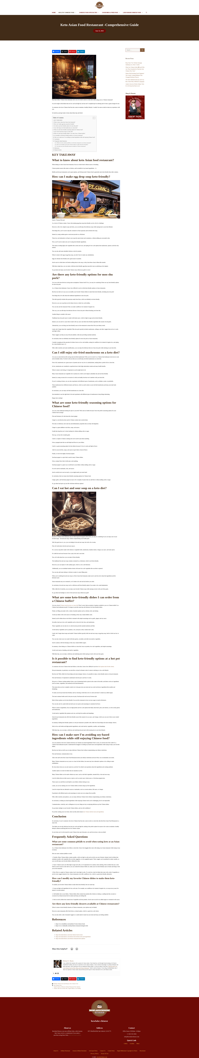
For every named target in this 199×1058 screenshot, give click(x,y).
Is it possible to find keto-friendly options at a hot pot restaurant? (68, 135)
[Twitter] (53, 973)
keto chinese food (57, 985)
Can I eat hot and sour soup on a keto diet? (63, 131)
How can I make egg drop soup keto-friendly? (64, 124)
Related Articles (58, 150)
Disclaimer (143, 1051)
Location (132, 1043)
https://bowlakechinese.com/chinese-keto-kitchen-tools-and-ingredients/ (73, 936)
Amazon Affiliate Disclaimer (79, 1050)
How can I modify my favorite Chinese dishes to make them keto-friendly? (72, 144)
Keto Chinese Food (74, 983)
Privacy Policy (95, 1053)
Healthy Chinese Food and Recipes (61, 983)
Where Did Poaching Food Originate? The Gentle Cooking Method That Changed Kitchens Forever (135, 75)
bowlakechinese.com (102, 1057)
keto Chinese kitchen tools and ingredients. (93, 811)
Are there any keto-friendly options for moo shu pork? (66, 126)
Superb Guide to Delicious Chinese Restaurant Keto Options (67, 986)
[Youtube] (56, 973)
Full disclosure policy (75, 1035)
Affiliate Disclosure (65, 1050)
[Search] (142, 50)
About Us (55, 1050)
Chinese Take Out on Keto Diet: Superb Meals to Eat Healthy (67, 988)
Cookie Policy (111, 1050)
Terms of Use (104, 1053)
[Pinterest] (58, 973)
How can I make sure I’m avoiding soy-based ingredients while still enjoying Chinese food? (75, 137)
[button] (146, 12)
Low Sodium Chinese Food (132, 12)
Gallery (125, 1043)
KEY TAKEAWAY (58, 120)
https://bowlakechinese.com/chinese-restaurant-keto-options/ (70, 938)
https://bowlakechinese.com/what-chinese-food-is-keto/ (69, 934)
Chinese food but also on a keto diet (69, 605)
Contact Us (102, 1050)
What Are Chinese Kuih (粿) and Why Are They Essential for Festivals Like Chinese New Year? (135, 69)
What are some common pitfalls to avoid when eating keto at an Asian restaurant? (74, 142)
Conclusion (56, 139)
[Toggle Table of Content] (93, 118)
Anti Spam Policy (93, 1050)
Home (54, 12)
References (57, 148)
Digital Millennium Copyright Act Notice (127, 1050)
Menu (138, 1043)
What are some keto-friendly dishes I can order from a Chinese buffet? (69, 133)
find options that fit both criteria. (106, 666)
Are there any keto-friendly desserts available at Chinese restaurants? (71, 146)
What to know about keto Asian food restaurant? (64, 122)
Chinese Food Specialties (88, 12)
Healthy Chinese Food (66, 12)
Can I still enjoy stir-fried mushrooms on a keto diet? (65, 127)
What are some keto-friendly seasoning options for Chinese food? (68, 129)
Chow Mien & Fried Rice (110, 12)
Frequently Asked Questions (61, 141)
